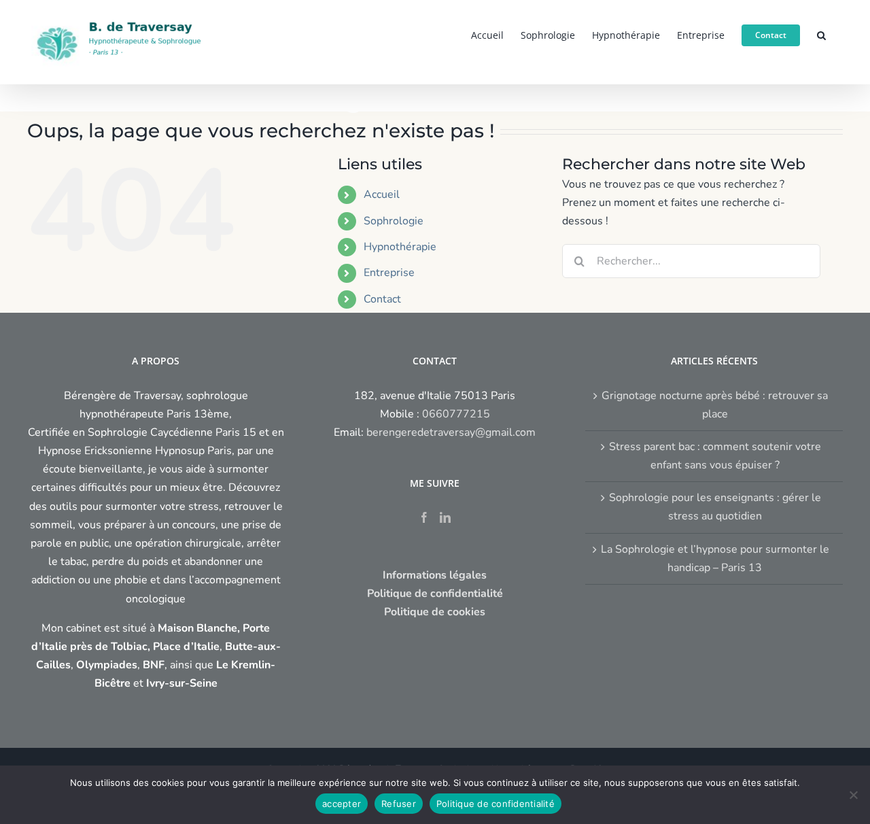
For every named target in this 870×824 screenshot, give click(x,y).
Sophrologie (393, 220)
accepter (341, 803)
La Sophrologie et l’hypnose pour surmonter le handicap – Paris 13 (715, 558)
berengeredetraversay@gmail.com (451, 432)
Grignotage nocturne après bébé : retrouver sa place (715, 405)
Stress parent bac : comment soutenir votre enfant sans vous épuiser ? (715, 456)
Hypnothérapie (400, 246)
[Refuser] (853, 795)
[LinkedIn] (445, 517)
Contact (382, 299)
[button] (821, 34)
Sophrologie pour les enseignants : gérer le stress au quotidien (715, 506)
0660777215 (456, 414)
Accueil (382, 194)
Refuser (398, 803)
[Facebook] (424, 517)
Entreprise (389, 272)
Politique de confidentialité (495, 803)
